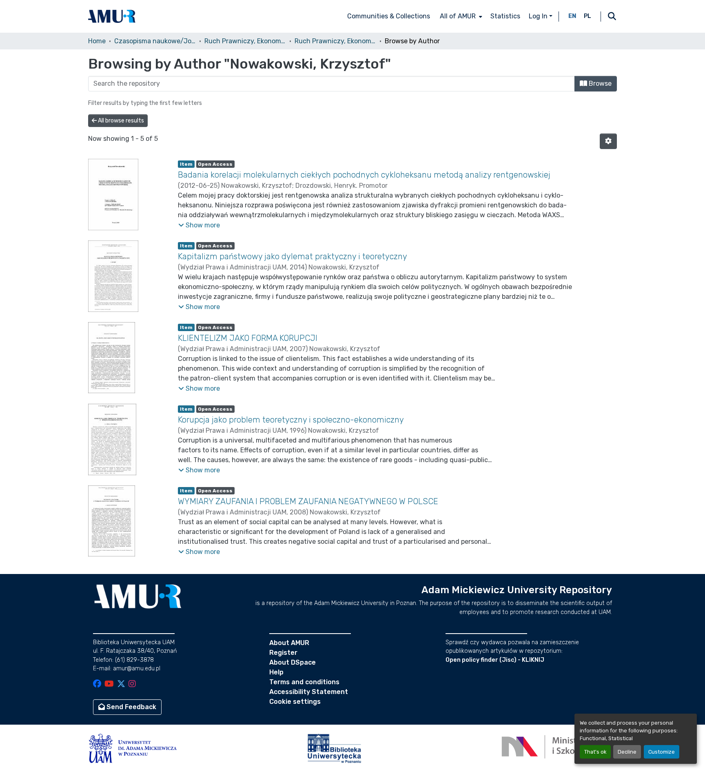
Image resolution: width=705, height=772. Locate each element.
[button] (111, 16)
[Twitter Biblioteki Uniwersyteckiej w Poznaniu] (121, 684)
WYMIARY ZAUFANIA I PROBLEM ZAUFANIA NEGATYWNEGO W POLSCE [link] (308, 501)
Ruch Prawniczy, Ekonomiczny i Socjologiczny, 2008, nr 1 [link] (335, 41)
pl (587, 16)
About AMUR (289, 643)
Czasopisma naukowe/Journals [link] (155, 41)
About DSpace (292, 662)
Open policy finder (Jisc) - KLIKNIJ (495, 659)
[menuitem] (460, 16)
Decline (627, 752)
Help (276, 672)
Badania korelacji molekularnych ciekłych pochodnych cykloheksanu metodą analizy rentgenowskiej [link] (364, 175)
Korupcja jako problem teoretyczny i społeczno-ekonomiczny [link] (291, 420)
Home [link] (97, 41)
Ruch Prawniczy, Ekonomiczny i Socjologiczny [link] (245, 41)
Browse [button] (599, 83)
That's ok (595, 752)
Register (283, 652)
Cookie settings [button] (295, 701)
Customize (661, 752)
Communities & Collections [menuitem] (388, 16)
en (572, 16)
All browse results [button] (120, 120)
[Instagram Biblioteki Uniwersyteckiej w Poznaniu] (132, 684)
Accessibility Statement (308, 692)
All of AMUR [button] (458, 16)
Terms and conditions (304, 682)
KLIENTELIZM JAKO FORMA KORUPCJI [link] (247, 338)
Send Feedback (130, 707)
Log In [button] (539, 16)
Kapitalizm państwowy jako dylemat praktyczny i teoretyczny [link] (292, 256)
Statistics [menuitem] (505, 16)
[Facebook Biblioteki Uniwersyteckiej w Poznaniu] (97, 684)
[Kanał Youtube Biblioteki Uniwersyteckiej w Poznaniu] (109, 684)
